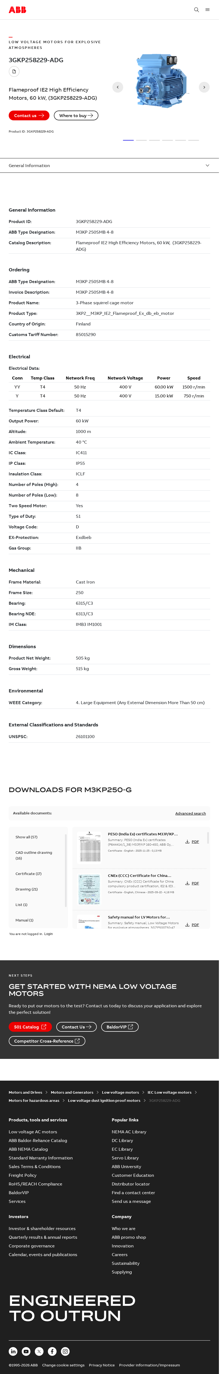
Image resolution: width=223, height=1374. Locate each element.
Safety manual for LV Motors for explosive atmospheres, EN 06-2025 (140, 920)
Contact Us (73, 1027)
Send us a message (131, 1201)
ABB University (126, 1166)
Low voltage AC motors (33, 1131)
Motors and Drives (25, 1092)
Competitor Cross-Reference (43, 1041)
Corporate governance (32, 1245)
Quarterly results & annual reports (43, 1237)
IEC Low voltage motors (169, 1092)
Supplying (122, 1272)
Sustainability (126, 1263)
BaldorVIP (117, 1027)
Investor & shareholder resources (42, 1228)
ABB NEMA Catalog (28, 1149)
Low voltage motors (120, 1092)
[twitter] (39, 1351)
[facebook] (52, 1351)
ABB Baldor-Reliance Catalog (38, 1140)
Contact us (25, 115)
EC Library (122, 1149)
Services (17, 1201)
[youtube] (26, 1351)
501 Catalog (26, 1027)
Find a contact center (133, 1192)
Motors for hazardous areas (34, 1100)
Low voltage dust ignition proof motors (104, 1100)
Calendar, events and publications (43, 1254)
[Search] (196, 10)
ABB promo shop (129, 1237)
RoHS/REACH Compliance (35, 1184)
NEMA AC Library (129, 1131)
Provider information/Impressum (149, 1365)
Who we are (123, 1228)
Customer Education (133, 1175)
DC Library (122, 1140)
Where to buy (72, 115)
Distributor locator (131, 1184)
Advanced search (190, 813)
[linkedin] (13, 1351)
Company (122, 1216)
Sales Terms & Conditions (35, 1166)
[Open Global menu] (207, 10)
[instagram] (65, 1351)
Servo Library (125, 1157)
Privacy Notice (102, 1365)
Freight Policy (22, 1175)
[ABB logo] (17, 10)
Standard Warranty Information (41, 1157)
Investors (18, 1216)
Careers (120, 1254)
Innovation (123, 1245)
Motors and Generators (72, 1092)
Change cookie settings (63, 1365)
